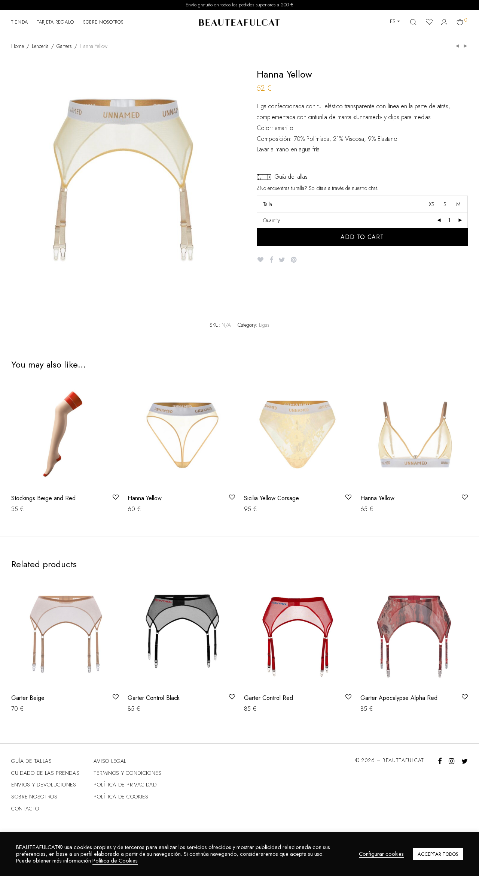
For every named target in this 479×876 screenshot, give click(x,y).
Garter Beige (28, 698)
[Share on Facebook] (271, 260)
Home (17, 46)
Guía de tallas (31, 761)
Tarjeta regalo (55, 21)
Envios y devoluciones (43, 784)
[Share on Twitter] (282, 260)
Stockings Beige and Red (43, 498)
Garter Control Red (268, 698)
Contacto (25, 808)
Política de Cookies (115, 860)
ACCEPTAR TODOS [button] (438, 854)
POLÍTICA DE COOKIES (121, 796)
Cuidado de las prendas (45, 773)
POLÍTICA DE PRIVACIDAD (125, 784)
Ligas (264, 325)
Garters (64, 46)
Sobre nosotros (103, 21)
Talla (267, 204)
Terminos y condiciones (127, 773)
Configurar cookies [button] (381, 854)
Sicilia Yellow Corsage (271, 498)
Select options (25, 508)
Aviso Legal (110, 761)
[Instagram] (451, 760)
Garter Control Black (154, 698)
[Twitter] (464, 760)
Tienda (19, 21)
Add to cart (362, 237)
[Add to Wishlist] (260, 260)
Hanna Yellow (145, 498)
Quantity (271, 220)
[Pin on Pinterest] (294, 260)
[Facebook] (440, 760)
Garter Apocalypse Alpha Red (398, 698)
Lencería (40, 46)
